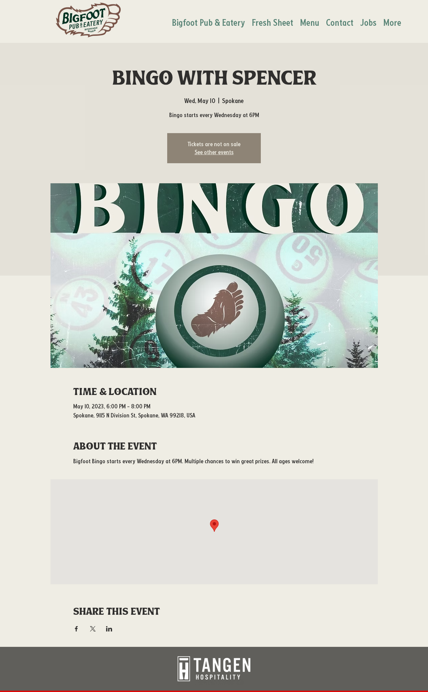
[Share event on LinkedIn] (109, 628)
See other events (214, 152)
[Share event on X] (93, 628)
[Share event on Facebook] (76, 628)
